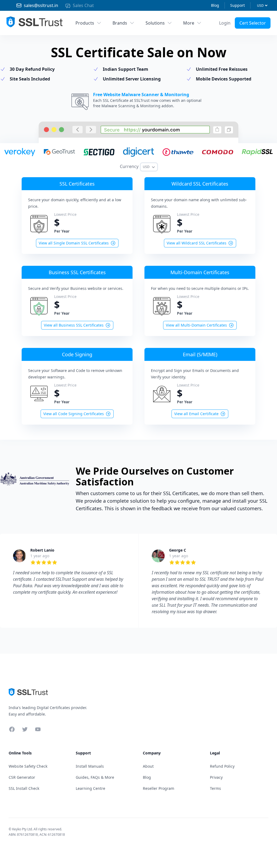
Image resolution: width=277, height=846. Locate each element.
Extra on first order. (235, 34)
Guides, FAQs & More (95, 777)
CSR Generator (22, 777)
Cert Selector (252, 23)
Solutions (155, 23)
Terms (215, 788)
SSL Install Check (24, 788)
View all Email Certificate (196, 413)
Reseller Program (158, 788)
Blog (215, 5)
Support (237, 5)
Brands (120, 23)
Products (84, 23)
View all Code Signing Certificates (73, 413)
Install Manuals (90, 766)
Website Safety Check (28, 766)
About (148, 766)
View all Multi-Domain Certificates (196, 325)
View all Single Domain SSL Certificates (74, 243)
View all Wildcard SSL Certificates (196, 243)
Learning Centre (90, 788)
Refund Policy (222, 766)
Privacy (216, 777)
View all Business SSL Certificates (74, 325)
